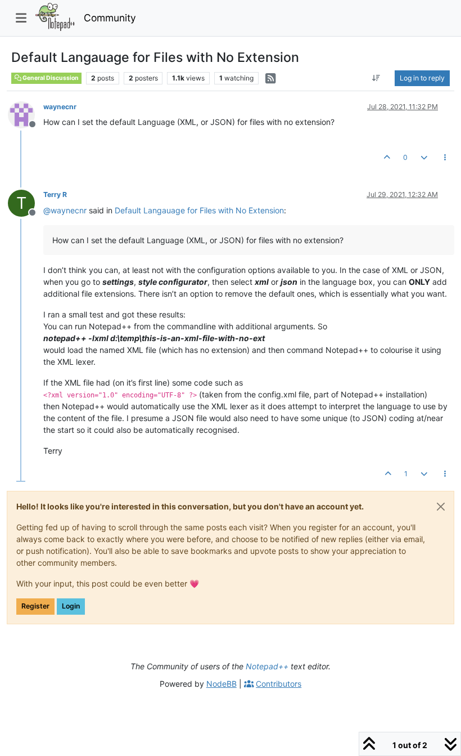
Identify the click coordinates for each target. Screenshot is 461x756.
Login (71, 606)
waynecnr (59, 106)
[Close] (441, 506)
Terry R (55, 194)
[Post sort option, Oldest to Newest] (376, 78)
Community (110, 18)
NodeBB (221, 683)
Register (35, 606)
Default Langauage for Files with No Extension (199, 210)
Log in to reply (422, 78)
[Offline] (25, 114)
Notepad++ (267, 666)
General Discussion (50, 78)
